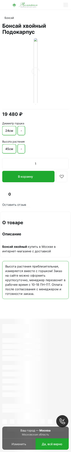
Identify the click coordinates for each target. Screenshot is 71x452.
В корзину (25, 176)
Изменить (19, 444)
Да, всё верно (52, 444)
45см (9, 149)
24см (9, 131)
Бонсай (9, 17)
